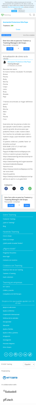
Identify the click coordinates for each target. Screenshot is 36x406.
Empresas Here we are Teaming (13, 270)
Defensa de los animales (10, 318)
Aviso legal (6, 256)
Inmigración (6, 336)
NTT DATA (6, 287)
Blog (4, 226)
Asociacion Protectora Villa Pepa (19, 62)
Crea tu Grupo (7, 236)
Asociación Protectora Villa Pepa (15, 22)
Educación (6, 325)
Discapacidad (7, 322)
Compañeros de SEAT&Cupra (12, 294)
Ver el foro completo (29, 35)
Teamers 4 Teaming (9, 273)
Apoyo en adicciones (9, 307)
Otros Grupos (7, 347)
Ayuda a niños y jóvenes (10, 333)
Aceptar (14, 11)
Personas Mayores (9, 343)
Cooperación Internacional (11, 314)
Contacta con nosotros (10, 260)
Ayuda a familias (8, 329)
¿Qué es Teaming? (8, 222)
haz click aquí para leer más (15, 7)
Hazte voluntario (8, 277)
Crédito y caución (8, 290)
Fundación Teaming (9, 219)
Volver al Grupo (6, 35)
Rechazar (21, 11)
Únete (18, 29)
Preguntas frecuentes (9, 253)
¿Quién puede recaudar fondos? (13, 243)
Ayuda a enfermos (8, 311)
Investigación (7, 340)
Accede (10, 49)
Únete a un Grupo (8, 239)
